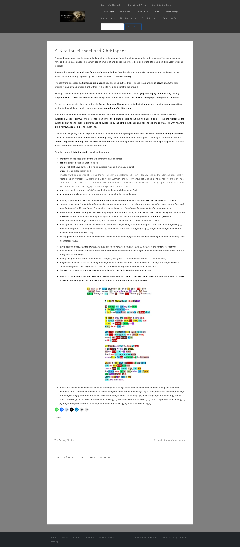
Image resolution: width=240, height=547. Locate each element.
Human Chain (142, 12)
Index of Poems (106, 537)
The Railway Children (64, 440)
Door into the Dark (161, 5)
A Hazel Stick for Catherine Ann (170, 440)
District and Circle (137, 5)
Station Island (108, 18)
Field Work (124, 12)
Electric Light (107, 12)
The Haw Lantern (128, 18)
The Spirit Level (150, 18)
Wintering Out (170, 18)
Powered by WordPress (146, 537)
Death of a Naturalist (112, 5)
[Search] (112, 27)
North (157, 12)
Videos (76, 537)
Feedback (89, 537)
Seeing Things (171, 12)
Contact (65, 537)
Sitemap (55, 541)
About (54, 537)
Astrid (171, 537)
